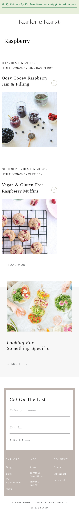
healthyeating (22, 63)
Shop (9, 488)
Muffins (34, 174)
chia (5, 63)
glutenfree (11, 169)
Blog (9, 467)
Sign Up (17, 440)
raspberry (44, 68)
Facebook (60, 480)
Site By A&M (39, 507)
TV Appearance (13, 481)
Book (9, 473)
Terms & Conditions (37, 474)
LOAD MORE (18, 264)
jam (30, 68)
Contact (58, 467)
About (33, 467)
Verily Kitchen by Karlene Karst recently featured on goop (39, 4)
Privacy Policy (34, 483)
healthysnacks (13, 68)
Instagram (60, 473)
